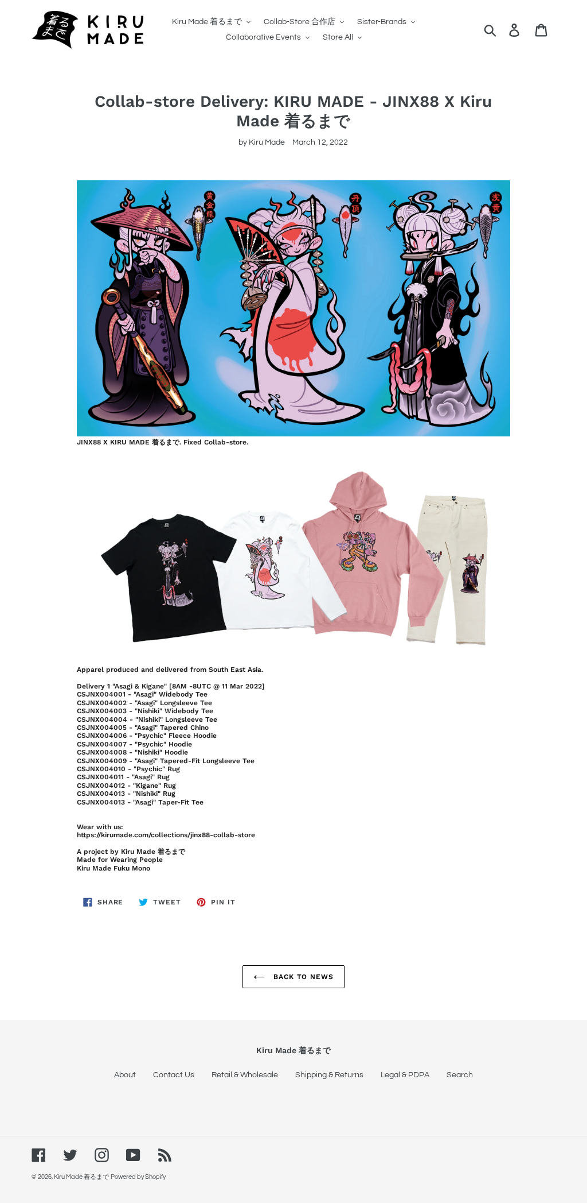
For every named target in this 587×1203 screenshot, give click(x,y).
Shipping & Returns (329, 1075)
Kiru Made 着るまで (81, 1177)
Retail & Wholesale (245, 1075)
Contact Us (173, 1075)
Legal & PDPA (405, 1075)
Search (460, 1075)
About (125, 1075)
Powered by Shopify (138, 1177)
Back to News (302, 977)
